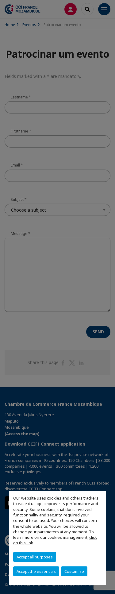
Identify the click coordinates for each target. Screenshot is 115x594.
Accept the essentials (36, 571)
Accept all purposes (35, 557)
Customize (74, 571)
